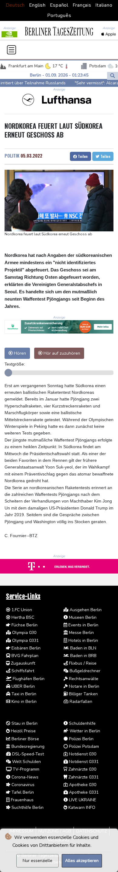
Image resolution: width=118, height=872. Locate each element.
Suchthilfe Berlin (27, 807)
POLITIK (12, 155)
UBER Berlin (22, 686)
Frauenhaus (22, 800)
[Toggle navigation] (11, 50)
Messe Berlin (81, 632)
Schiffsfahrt (22, 671)
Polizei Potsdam (83, 746)
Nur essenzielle (37, 860)
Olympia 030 (23, 632)
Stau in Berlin (24, 723)
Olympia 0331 (25, 640)
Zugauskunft (22, 663)
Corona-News (24, 777)
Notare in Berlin (83, 686)
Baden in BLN (82, 648)
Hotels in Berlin (82, 640)
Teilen (82, 156)
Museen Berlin (82, 617)
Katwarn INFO (81, 807)
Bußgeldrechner (84, 671)
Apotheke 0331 (83, 792)
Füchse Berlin (24, 625)
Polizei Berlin (80, 739)
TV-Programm (25, 769)
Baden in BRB (83, 656)
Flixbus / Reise (82, 663)
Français (82, 5)
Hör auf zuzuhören (61, 353)
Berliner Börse (24, 739)
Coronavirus (22, 785)
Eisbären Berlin (25, 648)
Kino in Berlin (23, 701)
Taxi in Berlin (23, 694)
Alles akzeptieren (82, 860)
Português (59, 15)
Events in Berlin (82, 625)
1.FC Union (21, 610)
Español (59, 5)
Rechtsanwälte (83, 679)
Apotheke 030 (82, 785)
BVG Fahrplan (24, 656)
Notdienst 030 (82, 754)
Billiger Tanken (83, 694)
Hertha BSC (22, 617)
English (37, 5)
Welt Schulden (26, 762)
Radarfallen (80, 701)
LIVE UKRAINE (82, 800)
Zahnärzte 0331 (83, 777)
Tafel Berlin (22, 792)
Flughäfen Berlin (27, 679)
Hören (19, 353)
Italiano (103, 5)
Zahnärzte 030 (81, 769)
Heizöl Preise (23, 731)
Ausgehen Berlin (85, 610)
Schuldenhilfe (82, 723)
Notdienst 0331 (83, 762)
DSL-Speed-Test (27, 754)
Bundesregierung (27, 746)
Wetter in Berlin (84, 731)
